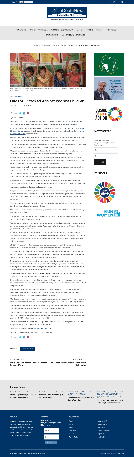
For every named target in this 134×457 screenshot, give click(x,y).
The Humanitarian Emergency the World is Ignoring (67, 362)
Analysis (70, 392)
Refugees (79, 393)
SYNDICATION (81, 35)
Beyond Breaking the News (104, 143)
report (75, 124)
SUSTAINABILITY (67, 30)
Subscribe (100, 162)
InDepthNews (14, 106)
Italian (71, 427)
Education (85, 392)
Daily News (99, 145)
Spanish (71, 434)
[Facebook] (110, 2)
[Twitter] (114, 2)
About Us (14, 2)
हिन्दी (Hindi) (101, 427)
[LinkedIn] (118, 2)
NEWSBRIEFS (54, 30)
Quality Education (16, 96)
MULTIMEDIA (42, 30)
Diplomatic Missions (102, 140)
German (71, 424)
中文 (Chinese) (103, 424)
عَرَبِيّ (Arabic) (102, 421)
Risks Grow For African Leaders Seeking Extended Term (28, 362)
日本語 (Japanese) (104, 430)
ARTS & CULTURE (68, 35)
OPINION (33, 30)
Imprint (112, 453)
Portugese (72, 430)
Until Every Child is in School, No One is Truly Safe (81, 399)
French (71, 421)
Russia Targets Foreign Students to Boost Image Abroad (23, 396)
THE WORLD (111, 30)
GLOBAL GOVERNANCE (95, 30)
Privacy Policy (119, 453)
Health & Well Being (103, 392)
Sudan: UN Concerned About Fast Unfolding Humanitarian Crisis (110, 401)
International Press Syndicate (40, 328)
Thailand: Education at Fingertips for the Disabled (52, 396)
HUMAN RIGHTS (52, 35)
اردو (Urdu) (101, 437)
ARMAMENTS (21, 30)
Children (77, 392)
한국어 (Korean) (103, 434)
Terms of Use (104, 453)
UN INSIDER (81, 30)
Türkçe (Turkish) (74, 437)
